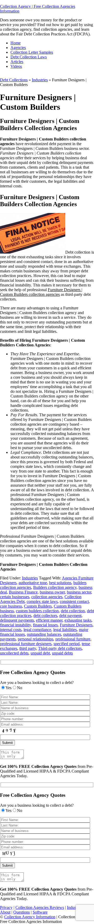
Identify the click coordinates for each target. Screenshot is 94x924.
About (5, 912)
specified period (67, 643)
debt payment (70, 615)
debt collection (73, 611)
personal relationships (35, 639)
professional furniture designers (25, 643)
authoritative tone (33, 582)
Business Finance (23, 592)
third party (27, 648)
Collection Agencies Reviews (39, 907)
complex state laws (42, 601)
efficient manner (49, 620)
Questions (21, 912)
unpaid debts (62, 653)
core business (11, 606)
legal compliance (37, 629)
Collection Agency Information (29, 917)
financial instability (15, 625)
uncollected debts (14, 653)
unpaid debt (40, 653)
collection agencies (46, 597)
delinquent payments (17, 620)
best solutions (60, 582)
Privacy (6, 907)
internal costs (10, 629)
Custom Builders (38, 606)
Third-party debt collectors (60, 648)
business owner (52, 592)
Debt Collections (14, 80)
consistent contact (74, 601)
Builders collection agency (55, 587)
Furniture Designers (76, 625)
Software (40, 912)
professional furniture (72, 639)
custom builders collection (37, 611)
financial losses (45, 625)
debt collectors (45, 615)
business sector (79, 592)
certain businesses (14, 597)
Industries (40, 80)
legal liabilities (65, 629)
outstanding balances (44, 634)
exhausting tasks (77, 620)
